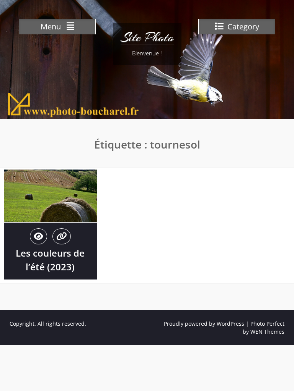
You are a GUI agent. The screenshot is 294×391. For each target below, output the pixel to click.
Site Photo (147, 37)
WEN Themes (267, 331)
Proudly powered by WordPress (204, 323)
